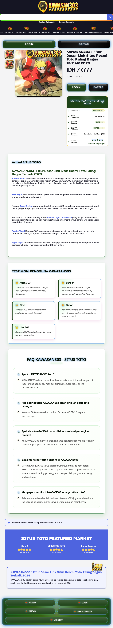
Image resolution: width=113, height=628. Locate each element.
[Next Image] (60, 74)
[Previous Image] (17, 74)
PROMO (32, 603)
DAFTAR (84, 44)
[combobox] (53, 17)
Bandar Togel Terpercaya (59, 217)
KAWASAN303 (19, 178)
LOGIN (29, 44)
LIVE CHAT (58, 619)
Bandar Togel (18, 231)
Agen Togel (17, 242)
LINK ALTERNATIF (84, 611)
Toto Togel (17, 194)
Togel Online (26, 206)
